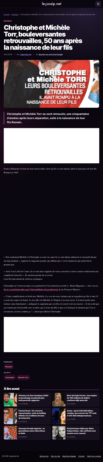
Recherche (44, 456)
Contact (81, 456)
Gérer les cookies (94, 456)
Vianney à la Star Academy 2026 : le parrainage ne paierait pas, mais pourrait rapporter (33, 397)
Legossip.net (25, 54)
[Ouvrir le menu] (98, 4)
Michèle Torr (23, 377)
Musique (15, 14)
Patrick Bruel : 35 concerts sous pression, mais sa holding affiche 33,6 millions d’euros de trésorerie (32, 414)
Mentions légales (69, 456)
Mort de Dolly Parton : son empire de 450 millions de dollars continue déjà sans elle (82, 397)
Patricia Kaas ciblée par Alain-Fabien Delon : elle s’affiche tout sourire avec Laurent (81, 430)
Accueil (6, 14)
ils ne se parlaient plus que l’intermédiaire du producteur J (32, 289)
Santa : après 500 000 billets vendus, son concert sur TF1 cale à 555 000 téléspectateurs (81, 413)
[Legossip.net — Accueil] (51, 4)
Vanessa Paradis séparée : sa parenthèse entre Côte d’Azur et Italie (31, 430)
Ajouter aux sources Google (51, 54)
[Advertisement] (51, 145)
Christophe (9, 377)
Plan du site (55, 456)
